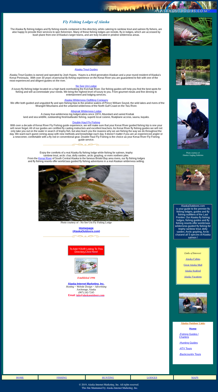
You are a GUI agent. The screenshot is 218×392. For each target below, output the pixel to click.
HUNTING (108, 377)
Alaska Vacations (193, 276)
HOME (20, 377)
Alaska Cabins (193, 259)
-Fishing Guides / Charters (189, 335)
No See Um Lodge (86, 86)
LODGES (152, 377)
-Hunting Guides (188, 342)
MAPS (194, 377)
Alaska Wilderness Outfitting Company (86, 100)
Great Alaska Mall (193, 264)
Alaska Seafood (193, 270)
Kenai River (45, 158)
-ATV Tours (185, 348)
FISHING (62, 377)
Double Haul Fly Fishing (86, 122)
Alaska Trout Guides (86, 69)
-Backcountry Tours (190, 354)
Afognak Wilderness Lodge (86, 111)
